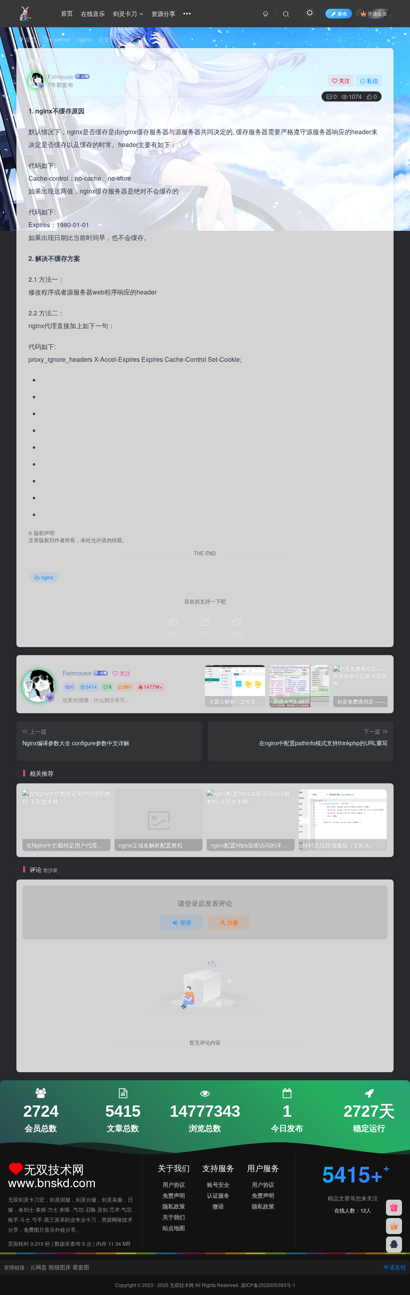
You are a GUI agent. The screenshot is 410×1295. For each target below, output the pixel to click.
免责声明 (174, 1195)
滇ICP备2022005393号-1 (268, 1284)
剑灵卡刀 (125, 13)
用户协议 (174, 1184)
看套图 (80, 1267)
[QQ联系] (394, 1245)
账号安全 (218, 1184)
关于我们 (174, 1217)
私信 (372, 81)
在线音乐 (93, 13)
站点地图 (174, 1228)
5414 (91, 686)
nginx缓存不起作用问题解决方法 (92, 60)
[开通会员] (394, 1226)
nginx (84, 39)
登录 (185, 922)
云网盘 (38, 1267)
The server (56, 39)
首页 (67, 13)
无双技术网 (182, 1284)
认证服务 (218, 1195)
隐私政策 (174, 1206)
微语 (218, 1206)
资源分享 (163, 13)
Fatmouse (60, 77)
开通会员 (377, 13)
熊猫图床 (59, 1267)
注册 (232, 922)
